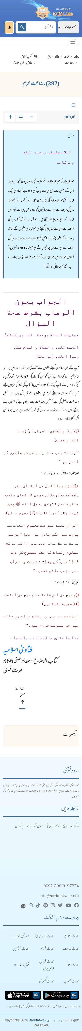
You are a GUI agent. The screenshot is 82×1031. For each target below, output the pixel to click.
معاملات (68, 57)
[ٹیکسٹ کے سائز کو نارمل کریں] (21, 117)
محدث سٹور (72, 965)
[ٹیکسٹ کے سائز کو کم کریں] (31, 117)
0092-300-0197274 (61, 886)
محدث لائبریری (45, 936)
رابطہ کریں (57, 1006)
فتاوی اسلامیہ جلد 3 (23, 63)
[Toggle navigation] (73, 41)
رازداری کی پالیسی (28, 1006)
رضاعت (69, 63)
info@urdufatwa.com (59, 896)
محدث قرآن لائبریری (46, 965)
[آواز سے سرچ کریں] (9, 27)
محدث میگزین (20, 949)
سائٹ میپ (13, 1006)
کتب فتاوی (26, 57)
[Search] (22, 27)
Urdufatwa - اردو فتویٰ (46, 1020)
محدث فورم (47, 949)
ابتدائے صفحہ (22, 692)
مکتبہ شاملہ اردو (21, 965)
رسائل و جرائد (21, 936)
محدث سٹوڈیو (71, 936)
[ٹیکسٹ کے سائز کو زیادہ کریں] (10, 117)
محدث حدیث (71, 949)
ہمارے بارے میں (73, 1006)
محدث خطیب (71, 981)
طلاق (50, 57)
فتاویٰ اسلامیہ (17, 651)
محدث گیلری (46, 981)
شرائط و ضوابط (44, 1006)
